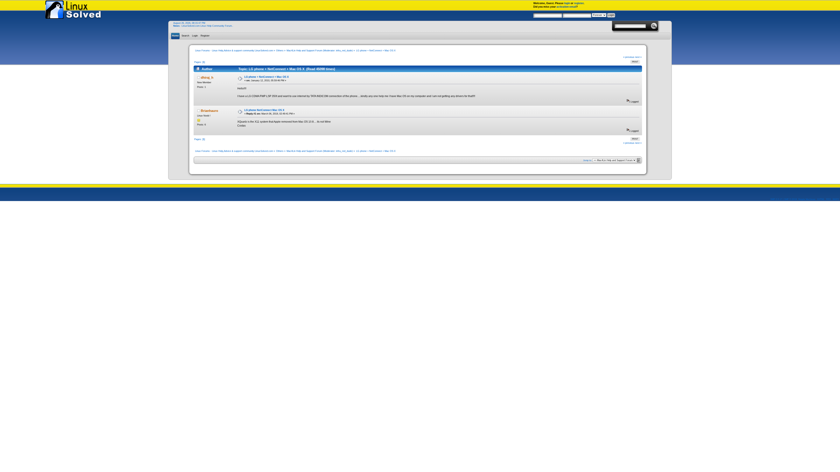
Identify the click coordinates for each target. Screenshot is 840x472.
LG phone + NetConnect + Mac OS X (266, 76)
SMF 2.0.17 (776, 199)
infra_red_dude (344, 50)
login (567, 3)
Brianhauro (209, 111)
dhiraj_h (207, 77)
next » (638, 57)
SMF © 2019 (790, 199)
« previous (628, 57)
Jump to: (587, 160)
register (579, 3)
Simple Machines (806, 199)
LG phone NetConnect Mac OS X (264, 110)
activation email (566, 6)
